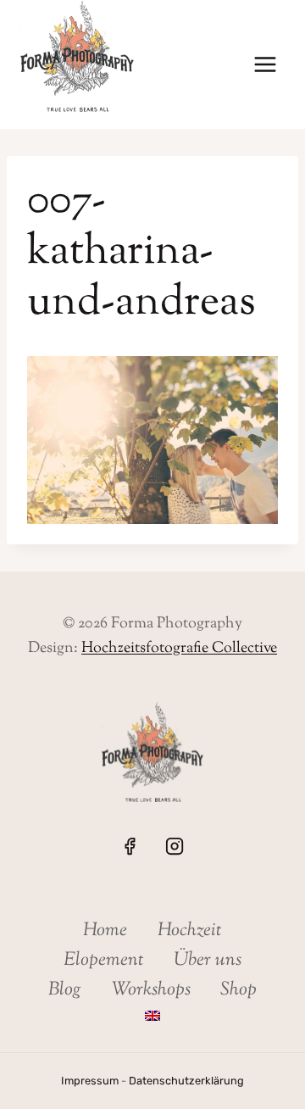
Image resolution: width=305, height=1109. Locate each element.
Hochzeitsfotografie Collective (179, 649)
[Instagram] (174, 846)
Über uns (207, 960)
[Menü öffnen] (265, 64)
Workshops (151, 990)
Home (105, 931)
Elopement (104, 960)
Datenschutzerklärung (186, 1080)
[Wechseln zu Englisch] (152, 1016)
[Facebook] (129, 846)
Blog (64, 990)
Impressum (90, 1080)
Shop (238, 990)
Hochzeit (190, 931)
